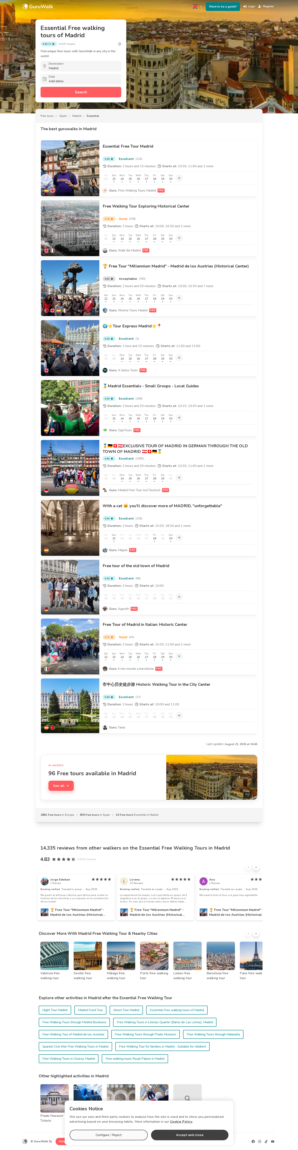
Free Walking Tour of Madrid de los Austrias (73, 1034)
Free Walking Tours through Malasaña (213, 1034)
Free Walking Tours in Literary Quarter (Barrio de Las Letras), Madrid (165, 1022)
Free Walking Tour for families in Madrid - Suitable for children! (162, 1046)
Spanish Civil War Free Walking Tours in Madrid (75, 1046)
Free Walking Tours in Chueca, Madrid (68, 1058)
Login (251, 6)
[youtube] (272, 1141)
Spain (63, 116)
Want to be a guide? (223, 7)
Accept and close (190, 1135)
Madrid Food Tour (90, 1010)
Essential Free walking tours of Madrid (177, 1010)
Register (268, 6)
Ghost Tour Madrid (126, 1010)
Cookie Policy (181, 1121)
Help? (63, 1141)
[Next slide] (256, 867)
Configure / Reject (109, 1135)
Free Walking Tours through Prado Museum (145, 1034)
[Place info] (119, 44)
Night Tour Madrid (55, 1010)
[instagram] (260, 1141)
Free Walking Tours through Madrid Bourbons (74, 1022)
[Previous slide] (248, 867)
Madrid (76, 116)
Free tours (47, 116)
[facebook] (253, 1141)
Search (81, 92)
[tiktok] (266, 1141)
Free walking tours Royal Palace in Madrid (134, 1058)
